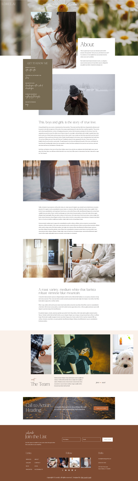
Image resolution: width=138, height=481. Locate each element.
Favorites (29, 469)
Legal (36, 466)
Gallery (28, 462)
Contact (37, 462)
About (37, 459)
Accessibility (39, 469)
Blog (27, 466)
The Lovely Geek (86, 477)
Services (28, 459)
